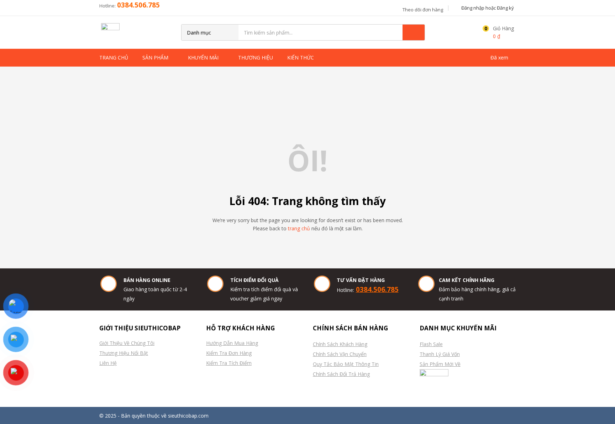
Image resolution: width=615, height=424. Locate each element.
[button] (496, 32)
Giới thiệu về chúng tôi (126, 343)
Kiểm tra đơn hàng (229, 353)
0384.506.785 (138, 4)
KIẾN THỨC (301, 57)
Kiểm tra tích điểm (229, 363)
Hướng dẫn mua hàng (232, 343)
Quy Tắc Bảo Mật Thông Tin (346, 364)
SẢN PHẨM (156, 57)
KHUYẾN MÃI (204, 57)
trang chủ (299, 228)
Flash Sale (431, 344)
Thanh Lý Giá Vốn (440, 354)
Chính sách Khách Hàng (340, 344)
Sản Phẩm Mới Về (440, 364)
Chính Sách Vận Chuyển (340, 354)
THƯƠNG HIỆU (255, 57)
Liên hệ (108, 363)
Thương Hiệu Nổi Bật (123, 353)
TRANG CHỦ (113, 57)
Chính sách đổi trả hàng (341, 374)
